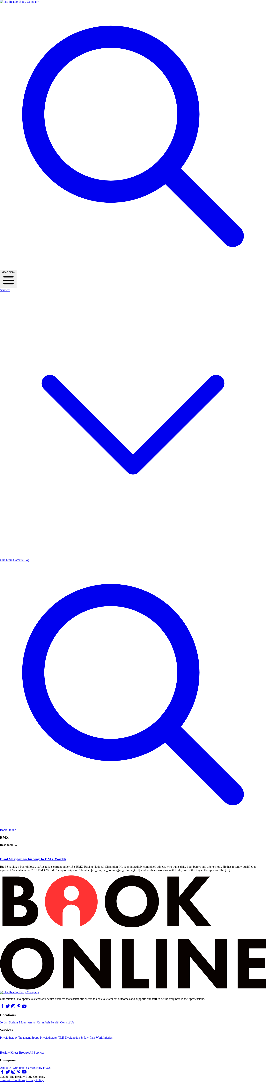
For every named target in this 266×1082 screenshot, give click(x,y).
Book (8, 830)
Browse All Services (31, 1052)
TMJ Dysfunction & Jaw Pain (77, 1037)
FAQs (46, 1067)
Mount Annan (28, 1022)
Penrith (55, 1022)
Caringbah (44, 1022)
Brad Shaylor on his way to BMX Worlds (33, 859)
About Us (6, 1067)
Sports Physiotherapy (44, 1037)
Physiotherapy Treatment (15, 1037)
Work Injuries (104, 1037)
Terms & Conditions (12, 1080)
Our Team (6, 560)
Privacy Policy (35, 1080)
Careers (18, 560)
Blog (26, 560)
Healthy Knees (9, 1052)
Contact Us (67, 1022)
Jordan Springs (9, 1022)
